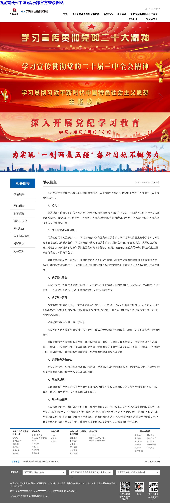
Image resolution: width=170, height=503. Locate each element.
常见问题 (150, 448)
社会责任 (73, 453)
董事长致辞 (17, 441)
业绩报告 (138, 441)
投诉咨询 (19, 243)
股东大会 (150, 435)
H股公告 (138, 448)
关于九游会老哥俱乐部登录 (85, 14)
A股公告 (138, 445)
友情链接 (19, 194)
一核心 (53, 435)
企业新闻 (35, 444)
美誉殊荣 (35, 450)
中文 (151, 9)
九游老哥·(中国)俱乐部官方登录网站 (32, 2)
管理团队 (16, 444)
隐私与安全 (20, 220)
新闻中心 (108, 14)
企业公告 (92, 435)
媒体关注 (35, 447)
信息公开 (132, 19)
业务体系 (121, 14)
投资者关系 (151, 19)
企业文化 (73, 444)
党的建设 (73, 438)
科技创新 (73, 441)
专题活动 (35, 453)
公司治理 (150, 441)
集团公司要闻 (37, 435)
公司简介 (16, 438)
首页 (65, 14)
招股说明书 (151, 438)
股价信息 (138, 435)
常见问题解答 (22, 236)
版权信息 (19, 213)
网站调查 (19, 205)
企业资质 (16, 450)
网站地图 (19, 228)
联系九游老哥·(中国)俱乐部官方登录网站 (97, 439)
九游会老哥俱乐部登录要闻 (39, 439)
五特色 (53, 441)
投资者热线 (151, 445)
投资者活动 (139, 451)
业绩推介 (138, 438)
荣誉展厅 (16, 453)
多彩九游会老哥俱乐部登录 (144, 14)
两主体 (53, 438)
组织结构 (16, 447)
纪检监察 (19, 251)
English (157, 9)
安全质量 (73, 450)
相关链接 (23, 183)
